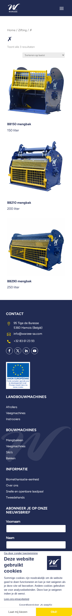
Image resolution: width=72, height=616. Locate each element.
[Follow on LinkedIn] (26, 350)
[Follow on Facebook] (9, 350)
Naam (10, 538)
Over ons (12, 485)
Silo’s (9, 452)
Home (11, 30)
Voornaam (13, 521)
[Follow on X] (17, 350)
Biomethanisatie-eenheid (22, 479)
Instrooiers (13, 419)
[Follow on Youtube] (34, 350)
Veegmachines (15, 413)
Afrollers (11, 407)
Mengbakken (14, 440)
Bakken (10, 458)
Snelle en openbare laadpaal (24, 491)
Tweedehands (15, 497)
